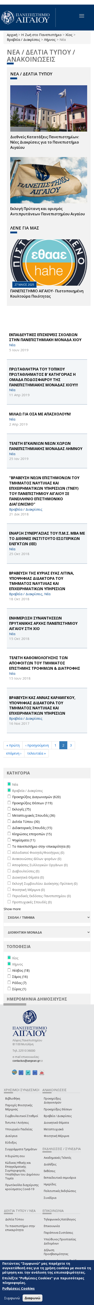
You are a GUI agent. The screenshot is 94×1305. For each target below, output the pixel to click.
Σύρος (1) (19, 989)
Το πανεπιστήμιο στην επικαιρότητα (20, 1228)
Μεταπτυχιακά (53, 1129)
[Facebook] (21, 1072)
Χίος (69, 34)
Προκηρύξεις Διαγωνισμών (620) (36, 797)
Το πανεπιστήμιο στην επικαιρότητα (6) (41, 846)
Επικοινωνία (52, 1226)
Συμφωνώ (12, 1298)
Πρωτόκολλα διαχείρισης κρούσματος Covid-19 (22, 1187)
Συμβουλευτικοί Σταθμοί (21, 1116)
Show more (12, 909)
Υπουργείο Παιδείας (18, 1129)
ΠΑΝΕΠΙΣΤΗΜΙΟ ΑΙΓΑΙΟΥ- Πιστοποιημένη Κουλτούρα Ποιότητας (47, 293)
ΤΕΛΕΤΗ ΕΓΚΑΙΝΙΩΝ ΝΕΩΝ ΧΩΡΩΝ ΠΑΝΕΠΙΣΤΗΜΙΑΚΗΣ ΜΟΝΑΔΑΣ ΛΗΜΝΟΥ (45, 446)
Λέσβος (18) (21, 970)
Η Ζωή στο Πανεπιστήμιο (41, 34)
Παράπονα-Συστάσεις (58, 1233)
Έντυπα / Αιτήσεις (17, 1123)
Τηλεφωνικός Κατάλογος (60, 1219)
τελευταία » (36, 753)
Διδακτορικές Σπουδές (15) (32, 828)
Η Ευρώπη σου (15, 1156)
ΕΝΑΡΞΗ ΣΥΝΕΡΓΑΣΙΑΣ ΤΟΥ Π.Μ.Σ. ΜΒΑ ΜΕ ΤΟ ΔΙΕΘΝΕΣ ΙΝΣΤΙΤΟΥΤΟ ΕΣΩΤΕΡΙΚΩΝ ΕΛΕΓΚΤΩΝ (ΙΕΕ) (47, 538)
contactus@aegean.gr (28, 1060)
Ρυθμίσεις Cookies (18, 1288)
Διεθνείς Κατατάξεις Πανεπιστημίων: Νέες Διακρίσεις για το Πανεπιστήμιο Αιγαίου (44, 142)
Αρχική (12, 34)
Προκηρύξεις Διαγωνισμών (52, 1100)
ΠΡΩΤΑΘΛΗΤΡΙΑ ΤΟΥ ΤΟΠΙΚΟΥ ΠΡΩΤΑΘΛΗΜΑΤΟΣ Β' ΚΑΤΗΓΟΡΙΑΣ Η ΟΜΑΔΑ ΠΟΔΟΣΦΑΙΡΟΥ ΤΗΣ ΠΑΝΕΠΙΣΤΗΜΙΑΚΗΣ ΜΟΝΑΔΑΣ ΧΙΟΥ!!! (43, 377)
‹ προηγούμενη (37, 745)
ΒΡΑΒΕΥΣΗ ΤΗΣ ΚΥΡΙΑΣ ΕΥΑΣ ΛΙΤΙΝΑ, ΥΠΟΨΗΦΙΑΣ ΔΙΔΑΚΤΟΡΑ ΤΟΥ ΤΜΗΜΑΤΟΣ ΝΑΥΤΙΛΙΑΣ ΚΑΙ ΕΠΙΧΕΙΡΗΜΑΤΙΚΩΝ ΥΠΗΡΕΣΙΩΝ (41, 581)
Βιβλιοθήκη (12, 1098)
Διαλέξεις (50, 1164)
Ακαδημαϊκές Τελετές (57, 1158)
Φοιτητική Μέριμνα (56, 1136)
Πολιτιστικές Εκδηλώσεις (60, 1191)
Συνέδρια (50, 1198)
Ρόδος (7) (19, 983)
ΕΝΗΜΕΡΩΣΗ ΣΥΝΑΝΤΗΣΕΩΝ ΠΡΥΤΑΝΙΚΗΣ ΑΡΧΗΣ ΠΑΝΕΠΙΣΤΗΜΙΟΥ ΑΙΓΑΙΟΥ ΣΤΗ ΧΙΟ (43, 623)
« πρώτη (13, 745)
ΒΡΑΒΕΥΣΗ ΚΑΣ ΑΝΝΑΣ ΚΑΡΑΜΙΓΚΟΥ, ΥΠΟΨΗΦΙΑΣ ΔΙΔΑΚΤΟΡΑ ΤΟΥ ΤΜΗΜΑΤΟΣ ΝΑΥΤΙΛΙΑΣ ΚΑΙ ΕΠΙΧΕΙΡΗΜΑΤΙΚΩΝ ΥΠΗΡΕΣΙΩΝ (42, 705)
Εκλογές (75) (21, 809)
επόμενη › (13, 753)
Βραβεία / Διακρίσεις (23, 39)
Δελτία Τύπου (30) (26, 821)
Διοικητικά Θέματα (56, 1123)
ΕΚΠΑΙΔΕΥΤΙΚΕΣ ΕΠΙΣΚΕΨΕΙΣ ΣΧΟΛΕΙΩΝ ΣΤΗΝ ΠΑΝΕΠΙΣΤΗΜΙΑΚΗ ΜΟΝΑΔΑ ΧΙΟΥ (45, 337)
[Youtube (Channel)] (41, 1072)
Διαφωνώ (32, 1298)
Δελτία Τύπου (14, 1219)
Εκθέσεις (49, 1171)
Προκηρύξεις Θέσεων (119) (32, 803)
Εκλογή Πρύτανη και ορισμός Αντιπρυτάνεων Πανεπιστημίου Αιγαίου (47, 211)
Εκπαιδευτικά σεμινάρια (60, 1178)
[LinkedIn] (34, 1072)
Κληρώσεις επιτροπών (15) (32, 834)
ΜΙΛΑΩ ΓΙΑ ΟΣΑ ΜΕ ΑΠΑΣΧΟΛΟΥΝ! (40, 414)
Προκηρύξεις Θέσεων (58, 1109)
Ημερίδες (50, 1184)
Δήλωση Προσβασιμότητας (56, 1252)
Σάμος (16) (20, 976)
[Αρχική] (28, 17)
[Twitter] (28, 1072)
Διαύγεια (11, 1136)
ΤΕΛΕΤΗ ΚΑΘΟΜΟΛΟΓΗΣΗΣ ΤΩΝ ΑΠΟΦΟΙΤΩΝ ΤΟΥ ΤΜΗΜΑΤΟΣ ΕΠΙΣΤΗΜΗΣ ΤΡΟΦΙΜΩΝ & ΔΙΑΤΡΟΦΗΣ (44, 663)
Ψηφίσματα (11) (23, 840)
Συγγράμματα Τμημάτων (21, 1149)
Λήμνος (50, 39)
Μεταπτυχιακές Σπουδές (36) (33, 815)
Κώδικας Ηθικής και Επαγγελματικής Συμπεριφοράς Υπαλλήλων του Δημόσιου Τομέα (22, 1171)
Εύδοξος (11, 1143)
